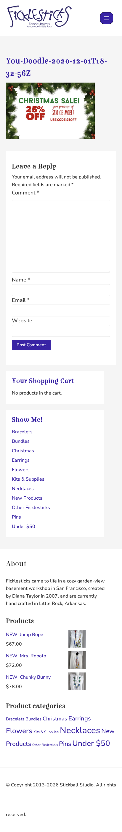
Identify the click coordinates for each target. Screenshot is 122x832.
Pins (16, 517)
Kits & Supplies (28, 479)
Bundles (21, 441)
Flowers (21, 469)
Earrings (21, 460)
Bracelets (22, 432)
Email (20, 300)
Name (21, 279)
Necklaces (23, 488)
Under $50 (23, 526)
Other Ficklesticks (31, 507)
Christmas (23, 451)
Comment (25, 192)
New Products (27, 498)
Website (22, 320)
